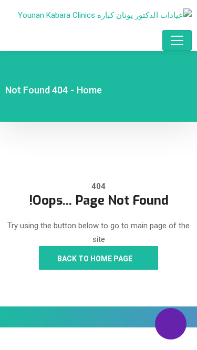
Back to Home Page (95, 258)
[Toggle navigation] (177, 40)
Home (89, 90)
